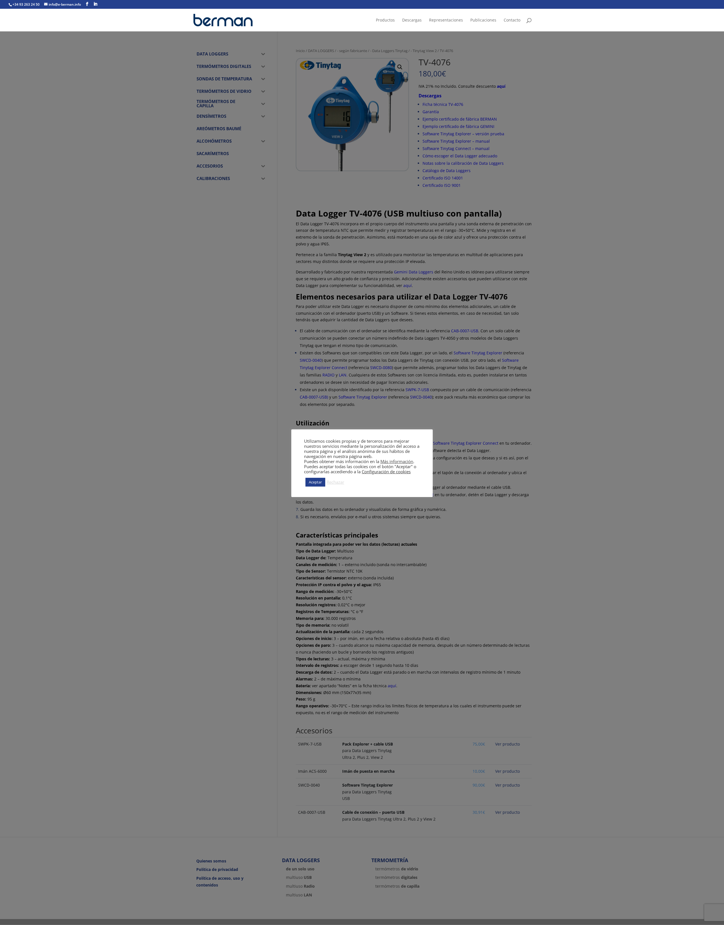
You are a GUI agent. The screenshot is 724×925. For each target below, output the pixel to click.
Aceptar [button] (315, 482)
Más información (396, 461)
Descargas (412, 20)
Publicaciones (483, 20)
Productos (385, 20)
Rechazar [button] (335, 482)
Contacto (512, 20)
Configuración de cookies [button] (386, 471)
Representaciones (446, 20)
